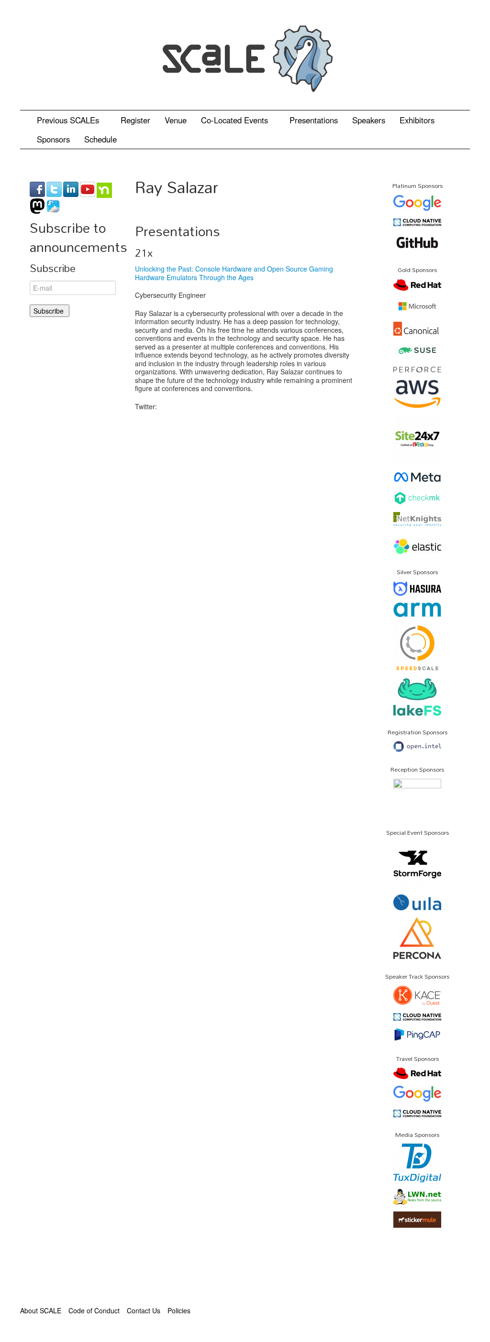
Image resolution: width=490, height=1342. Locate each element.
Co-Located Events (235, 120)
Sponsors (53, 139)
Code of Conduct (94, 1310)
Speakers (368, 120)
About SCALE (40, 1310)
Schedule (101, 139)
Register (135, 120)
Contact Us (143, 1310)
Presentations (314, 120)
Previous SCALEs (69, 120)
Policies (178, 1310)
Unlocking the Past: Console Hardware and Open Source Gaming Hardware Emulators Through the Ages (234, 273)
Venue (176, 120)
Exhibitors (417, 120)
